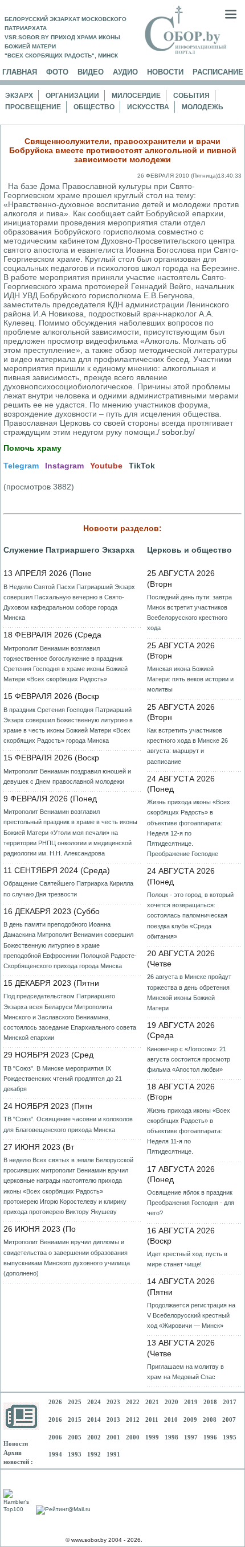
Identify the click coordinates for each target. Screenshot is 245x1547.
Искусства (148, 107)
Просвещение (33, 107)
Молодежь (202, 107)
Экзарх (19, 96)
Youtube (106, 465)
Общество (94, 107)
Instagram (64, 465)
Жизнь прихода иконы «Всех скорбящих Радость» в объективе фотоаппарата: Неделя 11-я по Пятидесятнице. (188, 1131)
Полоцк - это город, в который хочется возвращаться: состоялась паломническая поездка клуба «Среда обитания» (190, 915)
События (191, 96)
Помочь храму (32, 447)
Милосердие (136, 96)
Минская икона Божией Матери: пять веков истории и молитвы (190, 679)
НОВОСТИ (165, 72)
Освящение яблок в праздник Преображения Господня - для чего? (190, 1202)
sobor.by (177, 432)
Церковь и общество (189, 549)
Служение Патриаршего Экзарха (68, 549)
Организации (72, 96)
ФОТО (57, 72)
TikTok (142, 465)
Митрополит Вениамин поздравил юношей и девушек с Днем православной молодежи (67, 776)
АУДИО (125, 72)
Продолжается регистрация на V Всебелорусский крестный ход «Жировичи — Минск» (191, 1315)
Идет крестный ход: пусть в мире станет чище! (187, 1259)
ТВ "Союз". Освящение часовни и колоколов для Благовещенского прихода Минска (68, 1124)
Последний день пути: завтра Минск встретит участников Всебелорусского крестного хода (189, 613)
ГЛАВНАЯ (19, 72)
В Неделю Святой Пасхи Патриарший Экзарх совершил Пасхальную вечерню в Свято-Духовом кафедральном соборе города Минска (69, 602)
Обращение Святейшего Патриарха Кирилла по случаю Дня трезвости (68, 888)
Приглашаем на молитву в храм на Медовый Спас (185, 1371)
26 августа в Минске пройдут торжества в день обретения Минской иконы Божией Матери (189, 992)
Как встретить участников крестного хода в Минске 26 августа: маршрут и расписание (187, 746)
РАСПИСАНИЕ (218, 72)
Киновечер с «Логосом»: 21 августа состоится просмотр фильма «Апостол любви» (188, 1059)
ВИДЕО (90, 72)
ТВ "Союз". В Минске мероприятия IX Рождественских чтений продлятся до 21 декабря (62, 1078)
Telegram (21, 465)
